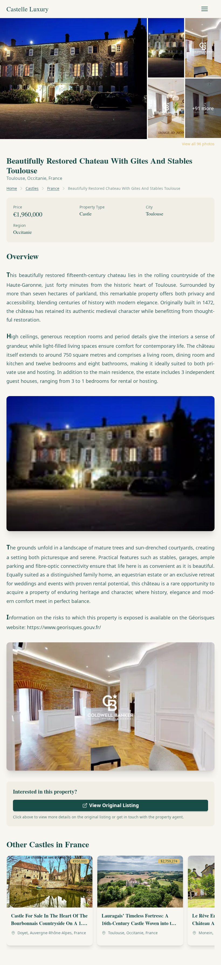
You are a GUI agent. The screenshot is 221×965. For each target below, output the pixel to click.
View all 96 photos (198, 143)
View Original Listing (114, 805)
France (53, 188)
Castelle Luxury (27, 9)
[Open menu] (205, 9)
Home (11, 188)
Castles (32, 188)
